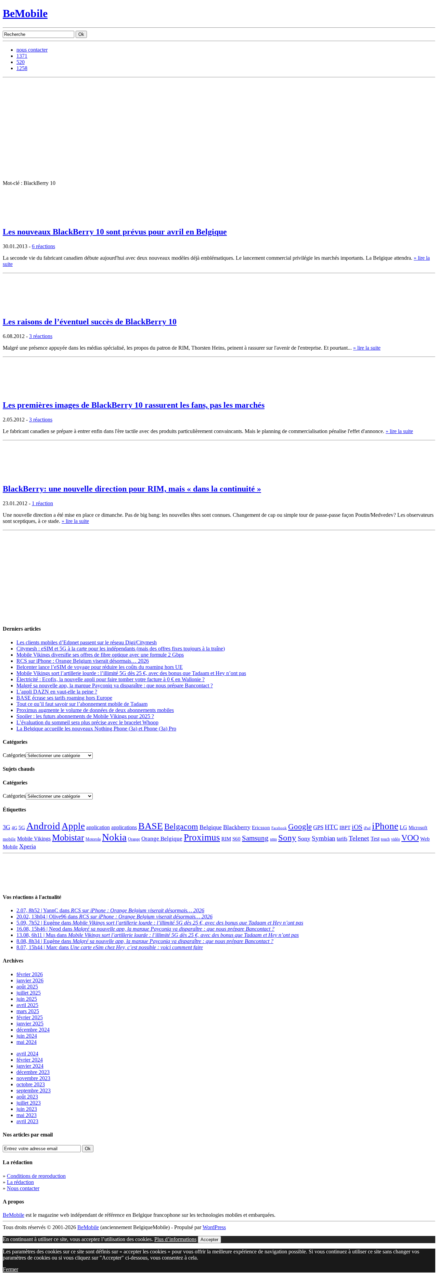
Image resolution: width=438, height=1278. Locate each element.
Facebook (279, 828)
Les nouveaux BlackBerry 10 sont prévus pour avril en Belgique (115, 231)
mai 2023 (26, 1115)
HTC (331, 827)
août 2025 (27, 987)
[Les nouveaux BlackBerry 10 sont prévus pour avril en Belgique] (20, 218)
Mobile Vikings (34, 839)
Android (43, 825)
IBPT (344, 827)
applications (124, 827)
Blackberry (236, 827)
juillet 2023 (28, 1103)
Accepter (209, 1239)
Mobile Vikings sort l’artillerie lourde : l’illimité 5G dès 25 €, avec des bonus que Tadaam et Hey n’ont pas (131, 673)
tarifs (342, 838)
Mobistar (68, 838)
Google (300, 826)
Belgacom (181, 826)
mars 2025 (27, 1011)
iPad (367, 828)
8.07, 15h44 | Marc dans (109, 947)
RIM (226, 839)
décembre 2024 (33, 1030)
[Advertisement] (219, 129)
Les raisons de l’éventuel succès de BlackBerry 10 (90, 321)
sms (273, 839)
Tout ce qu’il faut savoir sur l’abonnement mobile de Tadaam (81, 704)
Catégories (14, 755)
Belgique (210, 827)
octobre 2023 (30, 1084)
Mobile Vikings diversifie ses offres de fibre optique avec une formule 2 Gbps (100, 655)
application (98, 827)
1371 (21, 56)
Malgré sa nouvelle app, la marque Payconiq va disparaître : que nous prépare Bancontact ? (114, 685)
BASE (150, 826)
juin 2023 (26, 1109)
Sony (287, 837)
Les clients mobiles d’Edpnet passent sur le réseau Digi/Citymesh (86, 642)
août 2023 (27, 1097)
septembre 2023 (33, 1090)
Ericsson (261, 827)
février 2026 (29, 974)
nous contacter (32, 50)
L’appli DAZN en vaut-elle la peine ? (56, 692)
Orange (134, 839)
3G (6, 827)
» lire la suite (367, 348)
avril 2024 (27, 1054)
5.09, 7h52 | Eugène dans (159, 923)
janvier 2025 (29, 1023)
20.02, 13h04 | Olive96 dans (114, 916)
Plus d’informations (175, 1239)
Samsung (255, 838)
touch (385, 839)
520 (20, 62)
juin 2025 (26, 999)
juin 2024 (26, 1036)
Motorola (93, 839)
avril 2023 (27, 1121)
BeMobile (25, 13)
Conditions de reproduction (36, 1176)
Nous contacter (23, 1188)
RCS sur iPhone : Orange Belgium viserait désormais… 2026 (82, 661)
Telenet (359, 838)
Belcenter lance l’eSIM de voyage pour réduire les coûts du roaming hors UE (99, 667)
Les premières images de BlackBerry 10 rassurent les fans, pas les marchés (134, 405)
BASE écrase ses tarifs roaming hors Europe (64, 698)
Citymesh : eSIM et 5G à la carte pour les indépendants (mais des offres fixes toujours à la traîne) (120, 648)
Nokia (114, 837)
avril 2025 (27, 1005)
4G (14, 827)
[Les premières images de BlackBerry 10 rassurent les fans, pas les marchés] (20, 392)
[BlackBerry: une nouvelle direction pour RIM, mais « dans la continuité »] (20, 476)
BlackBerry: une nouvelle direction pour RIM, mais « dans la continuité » (132, 488)
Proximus (202, 837)
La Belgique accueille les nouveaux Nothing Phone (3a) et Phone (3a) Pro (96, 728)
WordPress (214, 1227)
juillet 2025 (28, 993)
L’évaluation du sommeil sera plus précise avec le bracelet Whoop (87, 722)
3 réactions (40, 336)
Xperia (27, 846)
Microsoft (418, 827)
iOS (357, 827)
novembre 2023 (33, 1078)
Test (375, 839)
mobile (9, 839)
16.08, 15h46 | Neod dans (145, 929)
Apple (73, 826)
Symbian (323, 838)
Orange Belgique (161, 838)
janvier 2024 (29, 1066)
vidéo (395, 839)
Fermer (10, 1269)
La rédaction (20, 1182)
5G (21, 827)
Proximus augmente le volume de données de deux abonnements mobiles (95, 710)
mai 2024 (26, 1042)
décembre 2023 (33, 1072)
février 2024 (29, 1060)
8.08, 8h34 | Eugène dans (144, 941)
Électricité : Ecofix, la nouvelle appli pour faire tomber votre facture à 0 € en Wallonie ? (110, 679)
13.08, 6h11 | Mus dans (157, 935)
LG (403, 827)
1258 (21, 68)
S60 (236, 839)
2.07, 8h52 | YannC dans (110, 910)
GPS (318, 827)
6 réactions (43, 246)
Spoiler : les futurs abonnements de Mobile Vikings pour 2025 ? (85, 716)
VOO (410, 837)
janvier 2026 (29, 980)
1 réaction (42, 503)
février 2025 (29, 1017)
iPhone (385, 826)
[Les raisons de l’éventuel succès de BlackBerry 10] (20, 308)
